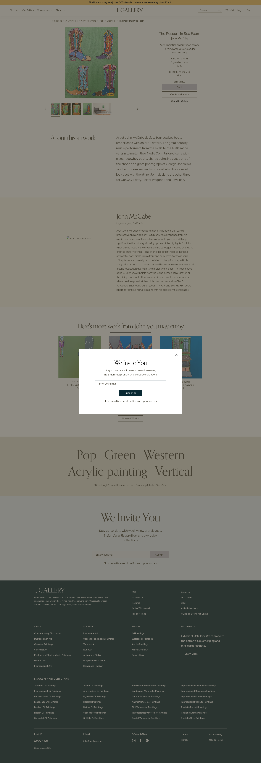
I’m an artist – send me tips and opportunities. (132, 401)
